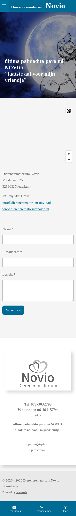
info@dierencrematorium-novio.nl (26, 203)
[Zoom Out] (69, 160)
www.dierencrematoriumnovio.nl (25, 209)
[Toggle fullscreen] (69, 111)
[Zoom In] (69, 154)
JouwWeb (21, 492)
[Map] (38, 135)
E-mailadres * (12, 252)
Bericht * (8, 274)
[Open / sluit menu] (4, 6)
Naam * (7, 229)
